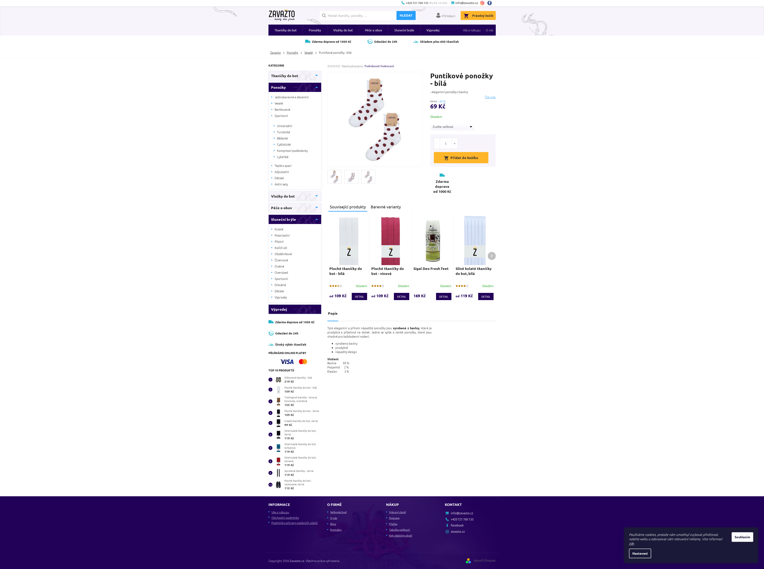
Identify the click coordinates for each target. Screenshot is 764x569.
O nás (489, 30)
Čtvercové (281, 260)
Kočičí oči (281, 248)
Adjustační (282, 172)
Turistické (283, 132)
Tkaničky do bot (284, 75)
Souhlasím (742, 537)
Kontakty (336, 529)
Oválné (279, 266)
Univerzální (284, 126)
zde (631, 543)
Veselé (279, 103)
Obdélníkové (283, 254)
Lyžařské (282, 157)
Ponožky (278, 87)
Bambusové (282, 109)
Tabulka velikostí (399, 529)
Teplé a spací (283, 165)
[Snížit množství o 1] (437, 143)
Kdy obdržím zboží (400, 535)
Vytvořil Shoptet (485, 560)
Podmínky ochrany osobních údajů (294, 523)
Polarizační (282, 235)
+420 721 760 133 (462, 519)
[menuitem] (285, 30)
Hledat (406, 15)
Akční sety (281, 184)
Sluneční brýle (283, 219)
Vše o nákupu (472, 30)
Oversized (281, 272)
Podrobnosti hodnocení (379, 66)
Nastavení (640, 553)
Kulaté (279, 229)
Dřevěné (280, 285)
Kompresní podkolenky (292, 150)
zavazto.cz (482, 3)
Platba (393, 524)
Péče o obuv (281, 207)
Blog (333, 524)
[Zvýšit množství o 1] (455, 143)
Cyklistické (284, 144)
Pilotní (279, 241)
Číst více (490, 97)
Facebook (491, 3)
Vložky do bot (283, 196)
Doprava (394, 518)
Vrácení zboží (397, 512)
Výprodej (281, 297)
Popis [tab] (333, 313)
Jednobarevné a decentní (292, 97)
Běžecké (282, 138)
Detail (359, 296)
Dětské (279, 178)
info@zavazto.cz (462, 513)
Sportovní (281, 115)
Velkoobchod (338, 512)
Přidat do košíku (464, 157)
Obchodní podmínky (285, 517)
